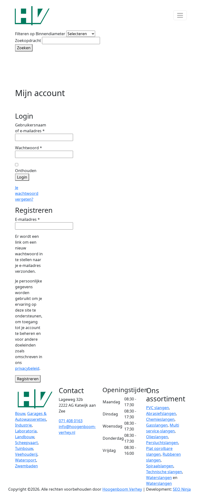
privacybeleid (27, 368)
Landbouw (24, 436)
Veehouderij (26, 454)
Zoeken (24, 47)
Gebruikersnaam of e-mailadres (30, 127)
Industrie (23, 425)
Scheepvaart (26, 442)
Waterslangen (159, 477)
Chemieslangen (160, 419)
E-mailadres (27, 219)
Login (22, 177)
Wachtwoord (28, 147)
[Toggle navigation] (180, 15)
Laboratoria (26, 431)
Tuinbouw (24, 448)
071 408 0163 (71, 420)
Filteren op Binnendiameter (40, 33)
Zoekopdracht (28, 40)
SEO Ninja (182, 489)
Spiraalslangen (159, 466)
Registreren (28, 378)
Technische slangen (164, 471)
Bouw (20, 413)
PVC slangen (157, 407)
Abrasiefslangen (161, 413)
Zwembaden (26, 466)
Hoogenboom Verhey (122, 489)
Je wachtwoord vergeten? (26, 193)
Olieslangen (157, 436)
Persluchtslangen (162, 442)
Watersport (25, 460)
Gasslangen (157, 425)
